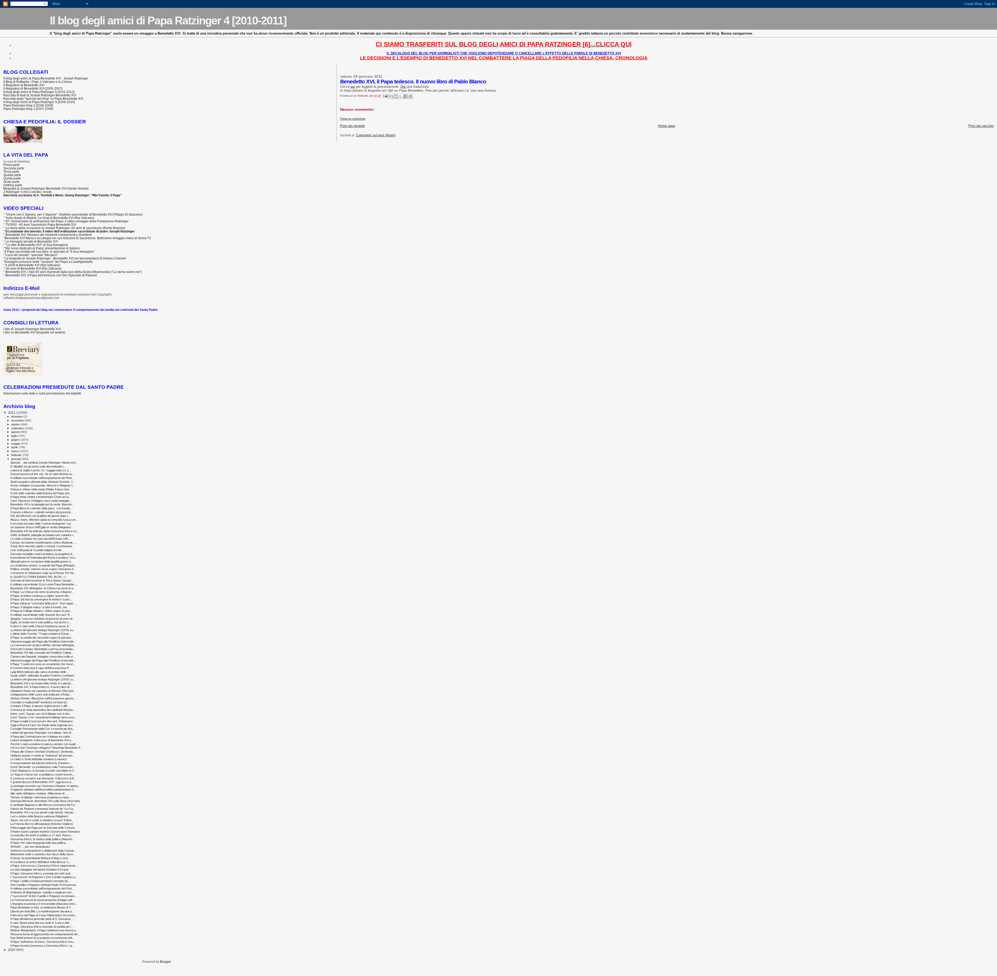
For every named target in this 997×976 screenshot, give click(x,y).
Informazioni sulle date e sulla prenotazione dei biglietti (42, 393)
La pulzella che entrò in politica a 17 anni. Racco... (41, 835)
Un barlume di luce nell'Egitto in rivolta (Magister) (40, 527)
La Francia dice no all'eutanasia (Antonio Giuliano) (41, 823)
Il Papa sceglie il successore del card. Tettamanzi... (42, 721)
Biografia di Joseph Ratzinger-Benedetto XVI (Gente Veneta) (46, 188)
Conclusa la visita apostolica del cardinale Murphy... (42, 709)
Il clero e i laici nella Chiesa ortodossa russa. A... (40, 626)
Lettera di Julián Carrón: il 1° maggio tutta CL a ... (41, 470)
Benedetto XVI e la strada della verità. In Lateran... (41, 683)
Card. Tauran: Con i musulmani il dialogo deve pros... (43, 717)
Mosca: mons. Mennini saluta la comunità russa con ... (44, 519)
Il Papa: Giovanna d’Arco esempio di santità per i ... (42, 926)
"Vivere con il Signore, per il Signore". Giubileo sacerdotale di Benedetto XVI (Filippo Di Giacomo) (74, 214)
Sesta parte (11, 181)
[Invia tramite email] (390, 96)
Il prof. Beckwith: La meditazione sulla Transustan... (42, 766)
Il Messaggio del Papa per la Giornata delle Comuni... (43, 827)
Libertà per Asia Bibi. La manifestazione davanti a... (42, 911)
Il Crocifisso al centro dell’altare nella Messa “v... (40, 862)
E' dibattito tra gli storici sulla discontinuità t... (38, 466)
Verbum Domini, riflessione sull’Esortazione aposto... (43, 698)
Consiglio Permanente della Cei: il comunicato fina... (42, 728)
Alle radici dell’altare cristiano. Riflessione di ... (39, 793)
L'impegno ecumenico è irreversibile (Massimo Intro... (43, 903)
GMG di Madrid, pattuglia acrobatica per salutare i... (42, 535)
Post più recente (352, 126)
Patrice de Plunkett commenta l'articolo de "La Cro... (43, 808)
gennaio (16, 458)
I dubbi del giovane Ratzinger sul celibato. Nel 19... (41, 732)
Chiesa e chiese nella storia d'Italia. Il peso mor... (40, 489)
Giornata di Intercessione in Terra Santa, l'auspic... (42, 580)
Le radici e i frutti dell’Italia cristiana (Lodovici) (38, 759)
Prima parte (11, 164)
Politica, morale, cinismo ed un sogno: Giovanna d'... (43, 569)
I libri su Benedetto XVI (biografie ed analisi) (34, 332)
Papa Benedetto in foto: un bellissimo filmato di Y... (41, 907)
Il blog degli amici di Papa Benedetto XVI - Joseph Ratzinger (45, 78)
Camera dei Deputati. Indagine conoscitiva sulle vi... (42, 656)
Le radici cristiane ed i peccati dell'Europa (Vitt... (40, 538)
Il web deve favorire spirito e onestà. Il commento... (42, 546)
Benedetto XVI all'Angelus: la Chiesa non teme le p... (43, 588)
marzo (15, 451)
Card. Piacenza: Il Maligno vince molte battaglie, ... (41, 500)
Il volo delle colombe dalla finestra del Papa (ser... (41, 493)
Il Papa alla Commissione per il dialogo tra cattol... (41, 736)
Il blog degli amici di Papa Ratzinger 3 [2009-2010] (39, 102)
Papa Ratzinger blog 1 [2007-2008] (28, 108)
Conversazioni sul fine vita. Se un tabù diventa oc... (42, 474)
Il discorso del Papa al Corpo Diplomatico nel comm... (43, 915)
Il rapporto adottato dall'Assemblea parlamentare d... (43, 789)
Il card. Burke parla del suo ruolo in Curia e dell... (40, 922)
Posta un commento (352, 118)
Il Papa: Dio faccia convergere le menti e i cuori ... (41, 599)
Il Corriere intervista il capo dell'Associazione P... (40, 668)
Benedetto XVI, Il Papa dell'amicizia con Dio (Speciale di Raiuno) (51, 275)
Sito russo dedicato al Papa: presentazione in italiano (42, 248)
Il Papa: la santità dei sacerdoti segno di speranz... (41, 637)
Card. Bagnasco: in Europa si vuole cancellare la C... (43, 770)
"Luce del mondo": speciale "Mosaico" (31, 255)
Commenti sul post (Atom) (375, 135)
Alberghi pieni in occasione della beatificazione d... (41, 561)
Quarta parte (12, 175)
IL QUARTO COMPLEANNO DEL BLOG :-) (38, 576)
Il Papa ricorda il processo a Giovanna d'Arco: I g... (42, 945)
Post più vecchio (981, 126)
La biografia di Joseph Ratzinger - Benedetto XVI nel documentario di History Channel (65, 258)
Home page (666, 126)
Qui (403, 87)
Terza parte (11, 171)
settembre (18, 428)
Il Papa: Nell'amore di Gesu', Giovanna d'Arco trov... (42, 941)
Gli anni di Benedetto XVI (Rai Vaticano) (33, 268)
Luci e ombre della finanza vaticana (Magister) (39, 816)
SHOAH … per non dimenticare (30, 846)
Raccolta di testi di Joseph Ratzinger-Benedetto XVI (39, 95)
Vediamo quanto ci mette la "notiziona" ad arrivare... (42, 755)
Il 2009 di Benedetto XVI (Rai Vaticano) (32, 265)
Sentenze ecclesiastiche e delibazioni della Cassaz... (43, 850)
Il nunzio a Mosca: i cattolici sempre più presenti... (41, 512)
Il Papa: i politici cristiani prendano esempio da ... (40, 881)
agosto (16, 431)
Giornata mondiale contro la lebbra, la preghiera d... (42, 554)
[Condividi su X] (400, 96)
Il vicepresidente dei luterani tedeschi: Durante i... (41, 763)
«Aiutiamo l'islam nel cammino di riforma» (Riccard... (43, 690)
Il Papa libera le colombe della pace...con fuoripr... (41, 508)
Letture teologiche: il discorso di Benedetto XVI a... (41, 740)
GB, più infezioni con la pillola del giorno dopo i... (40, 515)
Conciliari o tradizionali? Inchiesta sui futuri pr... (39, 702)
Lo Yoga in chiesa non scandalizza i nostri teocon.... (42, 774)
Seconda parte (13, 168)
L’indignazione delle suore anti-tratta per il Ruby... (40, 694)
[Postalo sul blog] (395, 96)
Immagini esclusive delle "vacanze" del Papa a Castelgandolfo (49, 261)
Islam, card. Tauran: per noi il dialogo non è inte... (41, 713)
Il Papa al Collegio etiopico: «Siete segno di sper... (41, 610)
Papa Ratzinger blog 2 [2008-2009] (28, 105)
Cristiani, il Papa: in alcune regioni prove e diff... (39, 705)
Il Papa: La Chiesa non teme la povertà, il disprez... (42, 591)
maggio (16, 443)
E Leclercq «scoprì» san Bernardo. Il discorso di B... (43, 778)
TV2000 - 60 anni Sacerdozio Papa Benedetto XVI (40, 224)
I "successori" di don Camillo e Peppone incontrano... (43, 896)
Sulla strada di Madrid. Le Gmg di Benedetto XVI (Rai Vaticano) (49, 217)
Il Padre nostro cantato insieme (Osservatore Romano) (45, 831)
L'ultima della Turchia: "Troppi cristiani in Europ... (40, 633)
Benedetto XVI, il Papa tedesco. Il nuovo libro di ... (41, 686)
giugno (15, 439)
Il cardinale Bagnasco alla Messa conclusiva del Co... (43, 804)
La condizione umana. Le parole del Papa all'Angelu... (43, 565)
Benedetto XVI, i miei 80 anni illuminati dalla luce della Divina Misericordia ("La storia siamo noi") (73, 271)
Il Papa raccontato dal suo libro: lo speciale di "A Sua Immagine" (50, 251)
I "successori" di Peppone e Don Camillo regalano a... (43, 877)
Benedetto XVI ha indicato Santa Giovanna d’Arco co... (44, 531)
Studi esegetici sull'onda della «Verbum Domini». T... (42, 481)
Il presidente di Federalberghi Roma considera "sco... (43, 557)
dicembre (17, 416)
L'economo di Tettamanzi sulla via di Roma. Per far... (43, 572)
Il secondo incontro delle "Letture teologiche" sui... (41, 523)
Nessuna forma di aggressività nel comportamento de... (45, 934)
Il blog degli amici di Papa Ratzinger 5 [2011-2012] (39, 91)
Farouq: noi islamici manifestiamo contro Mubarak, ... (43, 542)
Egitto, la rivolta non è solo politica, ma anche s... (40, 622)
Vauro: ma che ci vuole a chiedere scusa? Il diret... (42, 820)
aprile (15, 447)
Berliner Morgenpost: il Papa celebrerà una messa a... (44, 930)
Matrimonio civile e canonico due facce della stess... (43, 854)
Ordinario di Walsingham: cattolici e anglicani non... (42, 892)
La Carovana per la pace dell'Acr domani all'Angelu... (43, 645)
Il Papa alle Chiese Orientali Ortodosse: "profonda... (42, 751)
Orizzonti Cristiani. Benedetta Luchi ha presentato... (42, 649)
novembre (18, 420)
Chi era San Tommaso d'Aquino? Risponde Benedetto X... (46, 747)
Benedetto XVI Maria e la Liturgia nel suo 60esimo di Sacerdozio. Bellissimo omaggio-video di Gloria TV (78, 238)
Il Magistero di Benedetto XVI (23, 85)
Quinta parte (12, 178)
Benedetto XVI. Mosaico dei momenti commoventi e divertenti (48, 234)
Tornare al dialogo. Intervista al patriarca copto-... (41, 797)
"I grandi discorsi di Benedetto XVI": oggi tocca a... (41, 782)
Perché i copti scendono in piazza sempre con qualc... (44, 744)
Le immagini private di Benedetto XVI (31, 241)
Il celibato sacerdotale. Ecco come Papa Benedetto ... (43, 584)
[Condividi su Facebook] (405, 96)
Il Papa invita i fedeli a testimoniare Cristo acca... (40, 496)
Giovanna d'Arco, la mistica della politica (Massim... (42, 839)
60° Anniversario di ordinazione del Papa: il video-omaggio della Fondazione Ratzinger (67, 221)
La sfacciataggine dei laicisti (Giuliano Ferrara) (39, 869)
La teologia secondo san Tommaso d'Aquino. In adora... (45, 785)
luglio (14, 435)
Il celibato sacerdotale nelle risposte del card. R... (41, 614)
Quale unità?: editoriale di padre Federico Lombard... (43, 675)
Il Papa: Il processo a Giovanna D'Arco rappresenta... (44, 865)
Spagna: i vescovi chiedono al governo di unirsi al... (42, 618)
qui (353, 87)
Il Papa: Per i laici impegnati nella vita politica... (39, 842)
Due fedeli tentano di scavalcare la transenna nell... (42, 937)
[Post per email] (385, 95)
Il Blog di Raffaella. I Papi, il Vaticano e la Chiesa (37, 81)
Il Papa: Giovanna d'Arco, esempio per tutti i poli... (41, 873)
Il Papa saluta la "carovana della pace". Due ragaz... (43, 603)
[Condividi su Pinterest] (410, 96)
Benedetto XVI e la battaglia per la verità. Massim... (42, 504)
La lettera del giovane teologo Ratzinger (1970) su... (42, 630)
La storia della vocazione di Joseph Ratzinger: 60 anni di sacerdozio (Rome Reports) (65, 228)
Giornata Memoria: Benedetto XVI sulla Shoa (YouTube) (45, 801)
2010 (12, 949)
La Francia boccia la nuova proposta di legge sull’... (42, 899)
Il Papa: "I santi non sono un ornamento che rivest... (42, 664)
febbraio (16, 455)
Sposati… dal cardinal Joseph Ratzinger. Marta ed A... (44, 462)
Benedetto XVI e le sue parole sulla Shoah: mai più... (43, 812)
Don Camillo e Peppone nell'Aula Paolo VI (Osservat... (44, 884)
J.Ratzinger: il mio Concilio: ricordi (27, 191)
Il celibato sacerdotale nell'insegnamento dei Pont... (42, 477)
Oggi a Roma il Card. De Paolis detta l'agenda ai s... (42, 725)
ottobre (16, 424)
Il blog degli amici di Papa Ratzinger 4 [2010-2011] (168, 20)
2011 (12, 412)
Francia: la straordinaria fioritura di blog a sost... (40, 858)
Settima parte (12, 185)
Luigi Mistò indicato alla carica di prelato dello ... (39, 671)
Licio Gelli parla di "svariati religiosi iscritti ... (37, 550)
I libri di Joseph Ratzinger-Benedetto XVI (31, 329)
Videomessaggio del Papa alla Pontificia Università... (43, 641)
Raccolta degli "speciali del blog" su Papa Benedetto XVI (43, 98)
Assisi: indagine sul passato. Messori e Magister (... (42, 485)
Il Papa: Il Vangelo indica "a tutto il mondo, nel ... (40, 607)
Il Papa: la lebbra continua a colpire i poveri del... (40, 595)
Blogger (165, 962)
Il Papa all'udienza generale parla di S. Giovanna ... (42, 918)
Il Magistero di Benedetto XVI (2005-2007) (33, 88)
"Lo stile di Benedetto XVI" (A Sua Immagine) (36, 244)
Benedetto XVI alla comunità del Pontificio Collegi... (41, 652)
